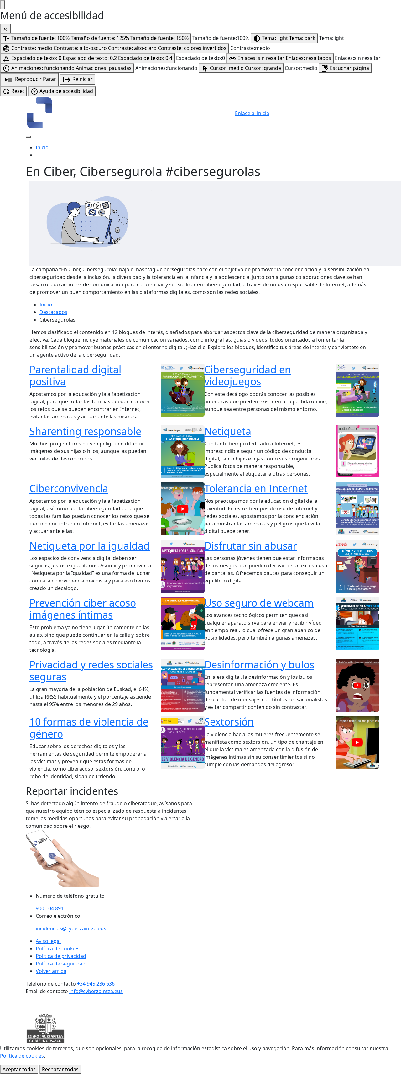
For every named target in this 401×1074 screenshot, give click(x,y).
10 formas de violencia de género (88, 727)
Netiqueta (227, 431)
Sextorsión (229, 721)
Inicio (42, 147)
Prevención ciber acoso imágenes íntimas (82, 608)
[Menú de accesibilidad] (2, 4)
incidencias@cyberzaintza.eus (71, 928)
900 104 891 (50, 908)
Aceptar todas (19, 1069)
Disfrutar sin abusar (250, 545)
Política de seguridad (61, 963)
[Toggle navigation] (28, 137)
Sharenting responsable (85, 431)
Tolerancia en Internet (256, 488)
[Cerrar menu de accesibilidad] (5, 28)
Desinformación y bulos (259, 664)
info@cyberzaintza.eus (96, 991)
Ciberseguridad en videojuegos (247, 375)
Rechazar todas (60, 1069)
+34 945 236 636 (96, 983)
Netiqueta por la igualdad (89, 545)
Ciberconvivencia (68, 488)
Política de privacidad (61, 956)
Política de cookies (58, 948)
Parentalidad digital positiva (75, 375)
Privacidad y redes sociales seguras (91, 670)
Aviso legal (48, 941)
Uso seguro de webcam (259, 602)
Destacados (53, 312)
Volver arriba (51, 971)
